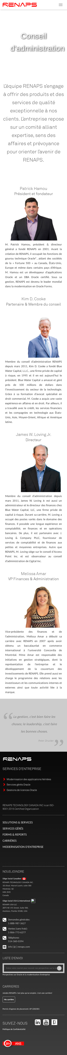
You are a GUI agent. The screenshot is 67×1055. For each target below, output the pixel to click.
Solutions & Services (18, 822)
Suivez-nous (15, 1023)
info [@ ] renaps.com (19, 946)
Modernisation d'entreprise (23, 847)
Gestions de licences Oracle (22, 790)
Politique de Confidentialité (14, 1029)
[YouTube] (47, 1024)
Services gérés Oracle (18, 784)
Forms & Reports (15, 834)
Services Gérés (13, 828)
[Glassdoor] (55, 1024)
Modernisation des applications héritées (29, 779)
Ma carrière (9, 999)
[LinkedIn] (39, 1024)
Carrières (9, 841)
